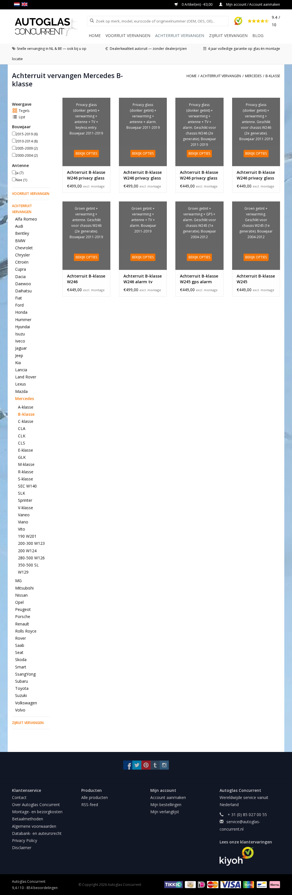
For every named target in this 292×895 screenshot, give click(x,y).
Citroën (22, 262)
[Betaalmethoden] (172, 884)
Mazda (21, 391)
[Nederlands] (18, 4)
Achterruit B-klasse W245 (256, 278)
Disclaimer (21, 847)
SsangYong (25, 674)
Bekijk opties (86, 153)
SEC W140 (27, 486)
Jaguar (21, 348)
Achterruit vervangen (179, 35)
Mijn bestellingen (165, 804)
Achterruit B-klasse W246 (86, 278)
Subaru (21, 681)
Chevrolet (24, 247)
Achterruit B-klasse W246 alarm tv (142, 278)
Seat (19, 652)
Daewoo (23, 283)
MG (18, 580)
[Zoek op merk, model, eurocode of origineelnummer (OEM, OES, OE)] (90, 21)
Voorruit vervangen (128, 35)
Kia (18, 362)
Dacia (20, 276)
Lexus (20, 384)
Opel (19, 602)
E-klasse (25, 450)
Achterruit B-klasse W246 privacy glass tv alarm (199, 175)
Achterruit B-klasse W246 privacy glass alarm (142, 175)
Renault (22, 624)
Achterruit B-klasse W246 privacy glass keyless (86, 175)
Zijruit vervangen (228, 35)
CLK (21, 436)
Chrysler (22, 255)
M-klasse (26, 464)
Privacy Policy (24, 840)
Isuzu (20, 334)
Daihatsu (23, 290)
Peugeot (23, 609)
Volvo (20, 710)
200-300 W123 (31, 543)
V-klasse (25, 507)
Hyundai (22, 326)
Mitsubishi (24, 588)
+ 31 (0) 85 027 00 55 (246, 814)
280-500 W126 (31, 557)
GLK (22, 457)
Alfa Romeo (26, 219)
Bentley (22, 233)
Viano (23, 522)
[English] (25, 4)
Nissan (21, 595)
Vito (21, 529)
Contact (19, 797)
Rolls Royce (25, 631)
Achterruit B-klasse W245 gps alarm (199, 278)
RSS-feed (89, 804)
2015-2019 (27, 134)
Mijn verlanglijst (164, 811)
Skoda (21, 659)
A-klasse (25, 407)
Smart (20, 667)
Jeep (19, 355)
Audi (19, 226)
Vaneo (24, 514)
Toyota (22, 688)
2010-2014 (27, 141)
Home (95, 35)
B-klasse (26, 414)
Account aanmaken (168, 797)
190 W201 (27, 536)
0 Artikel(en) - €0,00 (197, 4)
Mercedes (24, 398)
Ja (19, 172)
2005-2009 (27, 148)
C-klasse (25, 421)
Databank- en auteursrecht (37, 833)
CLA (21, 428)
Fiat (18, 298)
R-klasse (25, 471)
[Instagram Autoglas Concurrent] (164, 765)
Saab (19, 645)
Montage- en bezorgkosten (37, 811)
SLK (21, 493)
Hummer (23, 319)
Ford (19, 305)
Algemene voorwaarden (34, 826)
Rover (20, 638)
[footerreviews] (250, 856)
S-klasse (25, 479)
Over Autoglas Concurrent (36, 804)
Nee (21, 180)
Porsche (22, 616)
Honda (21, 312)
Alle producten (94, 797)
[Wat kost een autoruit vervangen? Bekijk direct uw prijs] (49, 27)
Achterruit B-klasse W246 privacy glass (256, 175)
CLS (21, 443)
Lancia (21, 369)
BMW (20, 240)
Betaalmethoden (27, 818)
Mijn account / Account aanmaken (252, 4)
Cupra (20, 269)
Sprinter (25, 500)
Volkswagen (26, 703)
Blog (257, 35)
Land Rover (25, 377)
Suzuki (21, 695)
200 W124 (27, 550)
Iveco (20, 341)
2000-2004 (27, 155)
